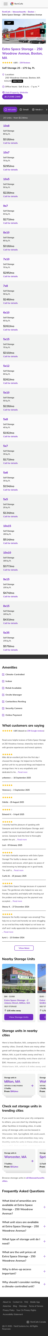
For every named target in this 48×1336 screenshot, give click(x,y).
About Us (7, 1302)
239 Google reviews (35, 731)
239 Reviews (25, 63)
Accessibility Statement (13, 1314)
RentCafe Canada (38, 1322)
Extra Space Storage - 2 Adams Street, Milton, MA (17, 1001)
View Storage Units (18, 1017)
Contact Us (17, 1302)
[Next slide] (42, 31)
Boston (31, 12)
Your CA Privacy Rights (26, 1310)
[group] (10, 109)
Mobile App (35, 1302)
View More (24, 948)
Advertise (7, 1306)
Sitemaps (23, 1306)
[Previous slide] (1, 110)
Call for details (10, 143)
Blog (15, 1306)
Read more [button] (22, 772)
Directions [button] (17, 81)
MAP (9, 23)
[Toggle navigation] (5, 3)
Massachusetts (19, 12)
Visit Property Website (16, 92)
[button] (12, 96)
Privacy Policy (8, 1310)
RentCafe (6, 12)
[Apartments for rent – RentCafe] (16, 3)
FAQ (26, 1302)
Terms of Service (36, 1306)
